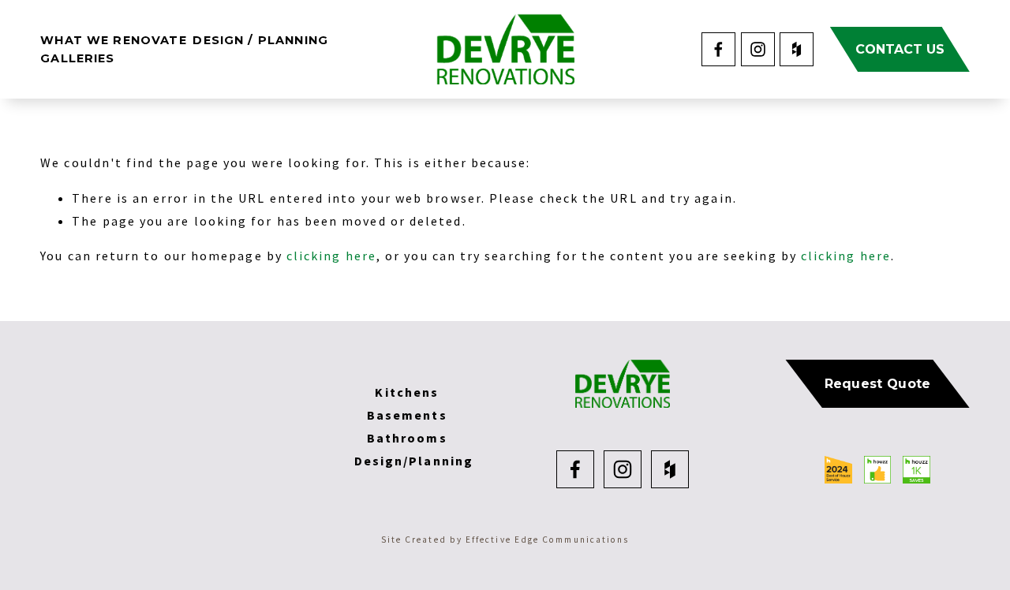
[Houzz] (797, 49)
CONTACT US (900, 49)
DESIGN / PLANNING (260, 40)
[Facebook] (718, 49)
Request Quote (878, 383)
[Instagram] (758, 49)
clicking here (331, 255)
